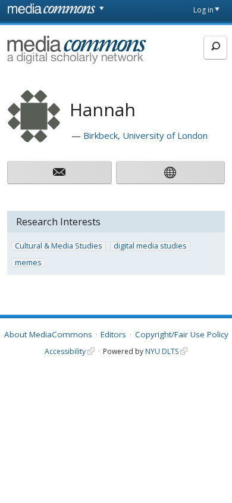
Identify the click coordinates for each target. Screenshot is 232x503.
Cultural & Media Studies (58, 246)
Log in (203, 10)
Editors (113, 334)
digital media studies (150, 246)
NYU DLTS (161, 351)
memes (28, 263)
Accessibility (65, 351)
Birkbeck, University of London (145, 135)
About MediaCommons (48, 334)
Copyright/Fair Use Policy (181, 334)
